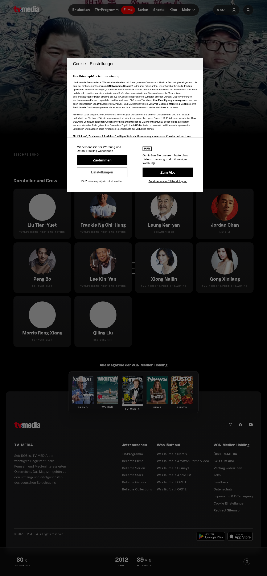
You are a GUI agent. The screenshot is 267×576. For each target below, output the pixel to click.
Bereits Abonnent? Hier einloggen (168, 181)
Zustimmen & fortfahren (102, 160)
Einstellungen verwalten (102, 172)
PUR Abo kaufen (168, 172)
